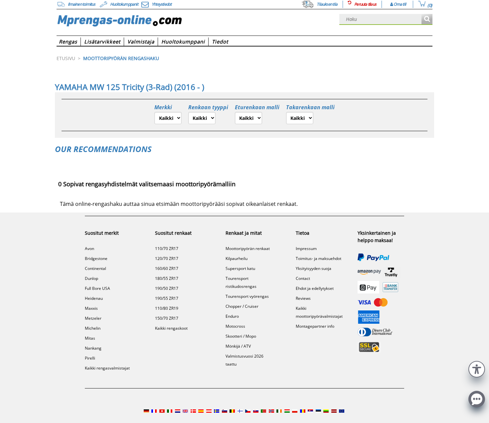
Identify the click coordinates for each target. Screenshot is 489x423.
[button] (476, 368)
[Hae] (426, 19)
